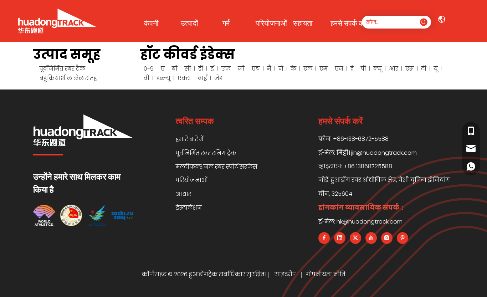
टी (423, 69)
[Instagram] (387, 238)
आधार (183, 194)
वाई (202, 78)
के (293, 69)
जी (241, 69)
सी (188, 69)
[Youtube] (371, 238)
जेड (218, 78)
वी (146, 78)
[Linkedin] (339, 238)
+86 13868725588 (368, 166)
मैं (269, 69)
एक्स (184, 78)
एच (256, 69)
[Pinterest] (402, 238)
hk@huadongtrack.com (370, 221)
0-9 (149, 69)
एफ (226, 69)
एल (307, 69)
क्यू (377, 69)
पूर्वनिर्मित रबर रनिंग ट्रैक (206, 153)
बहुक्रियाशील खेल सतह (68, 78)
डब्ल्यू (163, 78)
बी (175, 69)
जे (280, 69)
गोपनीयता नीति (325, 274)
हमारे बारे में (190, 139)
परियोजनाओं (192, 180)
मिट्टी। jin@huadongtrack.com (377, 153)
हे (352, 69)
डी (200, 69)
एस (409, 69)
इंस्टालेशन (189, 208)
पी (363, 69)
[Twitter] (355, 238)
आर (393, 69)
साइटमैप (286, 274)
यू (436, 69)
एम (323, 69)
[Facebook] (324, 238)
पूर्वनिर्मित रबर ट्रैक (62, 69)
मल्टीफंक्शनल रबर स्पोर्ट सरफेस (216, 167)
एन (339, 69)
